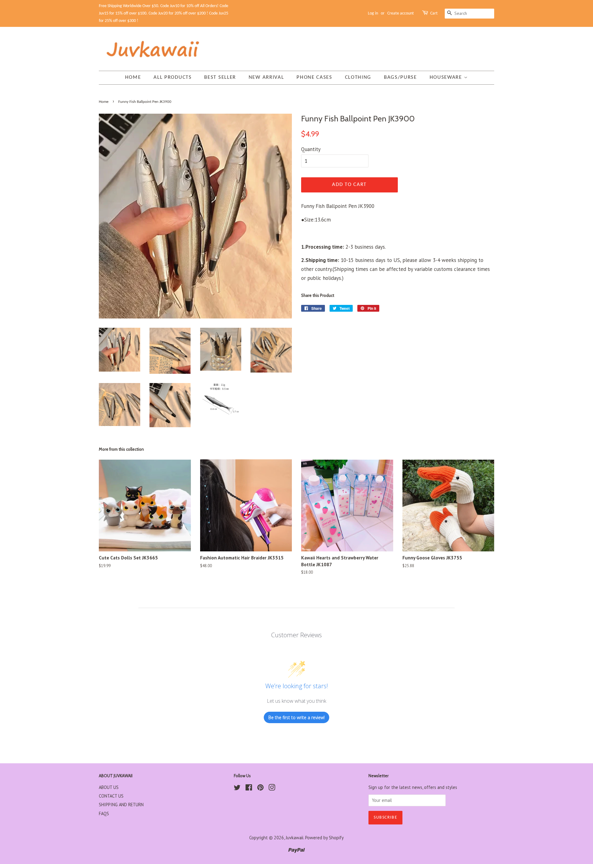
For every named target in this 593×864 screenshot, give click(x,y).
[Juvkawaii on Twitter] (237, 788)
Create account (400, 13)
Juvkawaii (294, 838)
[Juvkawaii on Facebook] (248, 788)
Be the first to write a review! (296, 717)
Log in (373, 13)
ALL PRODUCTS (172, 77)
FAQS (104, 813)
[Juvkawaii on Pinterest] (260, 788)
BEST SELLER (220, 77)
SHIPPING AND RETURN (121, 804)
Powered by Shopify (324, 838)
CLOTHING (358, 77)
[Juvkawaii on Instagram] (271, 788)
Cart (434, 13)
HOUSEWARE (447, 77)
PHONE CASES (314, 77)
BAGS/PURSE (400, 77)
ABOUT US (109, 787)
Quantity (311, 149)
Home (133, 77)
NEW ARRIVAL (266, 77)
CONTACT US (111, 796)
